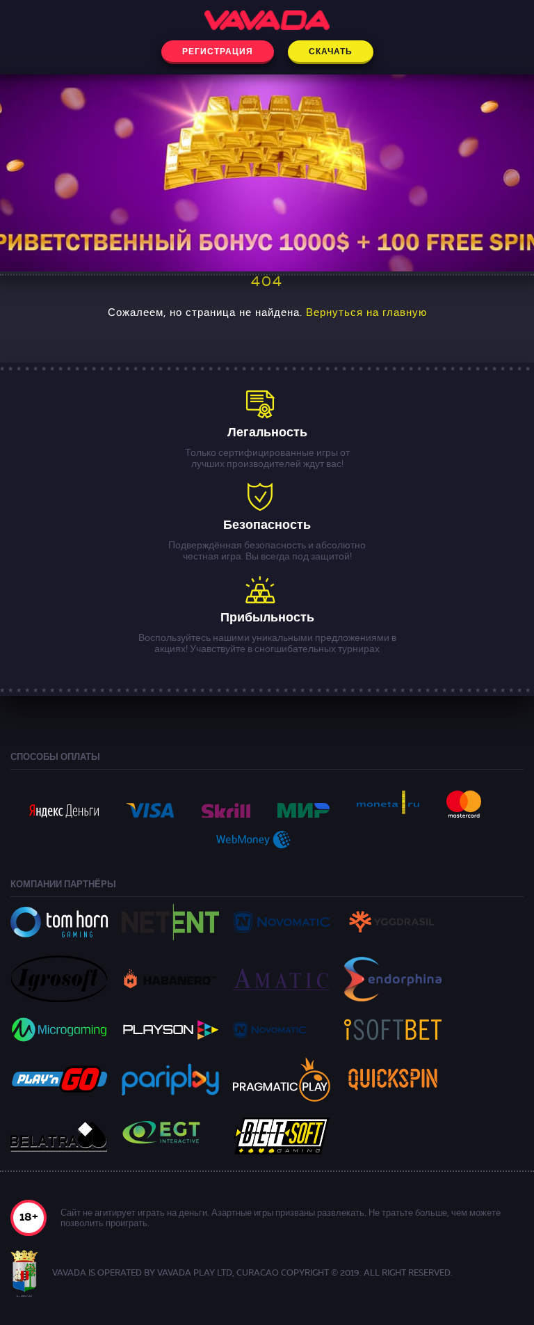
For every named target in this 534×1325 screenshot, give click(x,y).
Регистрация (217, 52)
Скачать (331, 52)
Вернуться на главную (366, 313)
